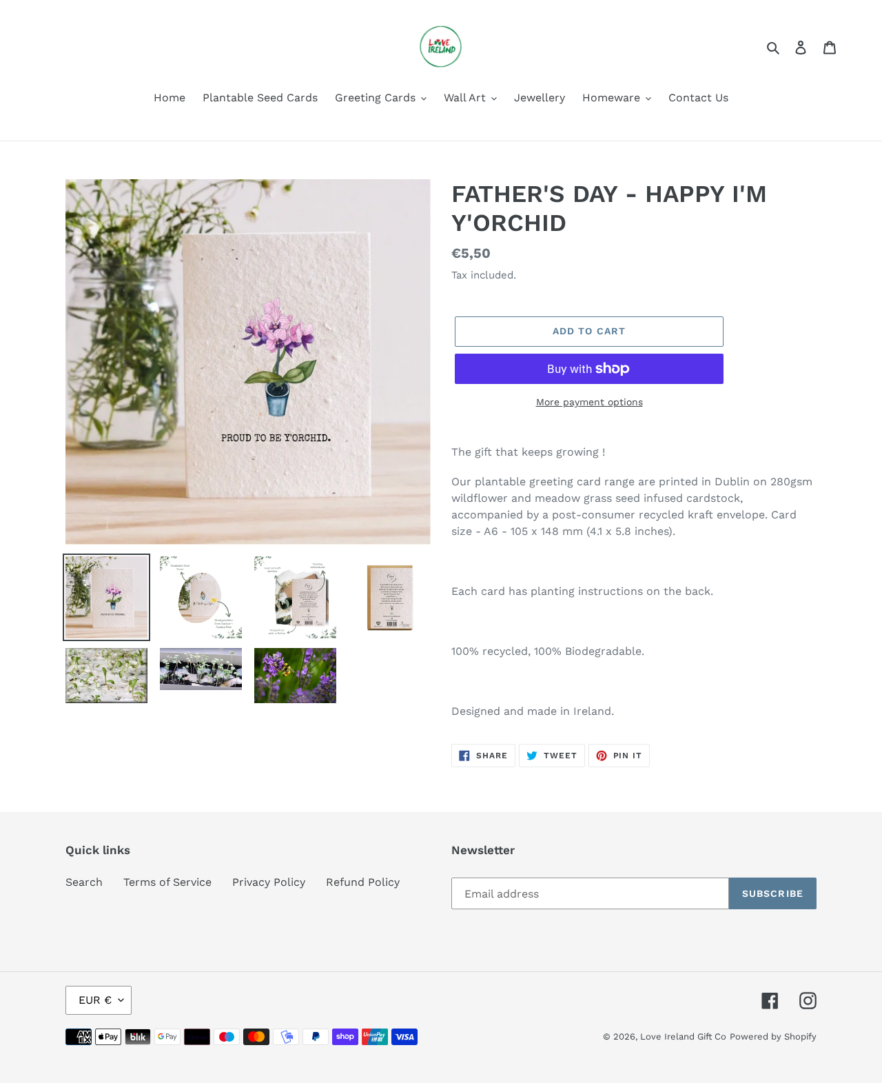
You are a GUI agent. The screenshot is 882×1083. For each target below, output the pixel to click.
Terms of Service (167, 882)
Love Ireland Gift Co (683, 1036)
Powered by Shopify (773, 1036)
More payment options (589, 401)
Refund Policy (363, 882)
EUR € (95, 999)
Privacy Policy (268, 882)
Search (84, 882)
